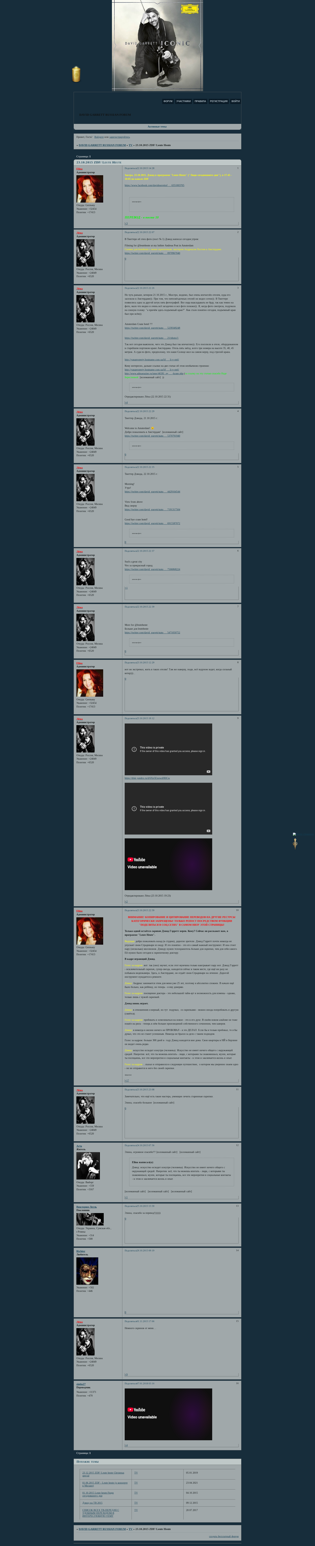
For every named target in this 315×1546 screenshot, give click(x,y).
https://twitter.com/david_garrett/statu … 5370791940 (152, 435)
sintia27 (81, 1384)
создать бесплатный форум (224, 1536)
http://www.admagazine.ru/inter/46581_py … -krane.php (154, 373)
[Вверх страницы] (303, 834)
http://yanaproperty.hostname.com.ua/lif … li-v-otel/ (152, 359)
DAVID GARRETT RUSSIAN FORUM (102, 145)
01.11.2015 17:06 (145, 1321)
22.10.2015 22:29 (145, 411)
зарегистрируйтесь (119, 137)
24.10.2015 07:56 (145, 1145)
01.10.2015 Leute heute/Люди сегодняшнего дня (98, 1494)
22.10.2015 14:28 (145, 168)
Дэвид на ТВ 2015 (92, 1503)
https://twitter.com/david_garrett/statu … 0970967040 (152, 253)
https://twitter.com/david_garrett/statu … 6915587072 (152, 523)
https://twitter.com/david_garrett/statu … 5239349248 (152, 328)
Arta (79, 1145)
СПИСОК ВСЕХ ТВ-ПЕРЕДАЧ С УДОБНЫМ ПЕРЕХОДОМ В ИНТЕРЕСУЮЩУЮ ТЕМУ (100, 1513)
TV (131, 145)
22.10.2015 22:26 (145, 288)
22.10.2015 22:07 (145, 232)
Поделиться (131, 168)
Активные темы (157, 126)
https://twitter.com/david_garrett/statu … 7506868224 (152, 569)
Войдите (99, 137)
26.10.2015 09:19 (145, 1250)
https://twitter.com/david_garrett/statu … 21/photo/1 (151, 338)
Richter (80, 1251)
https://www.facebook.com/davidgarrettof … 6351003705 (154, 185)
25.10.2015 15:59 (145, 1206)
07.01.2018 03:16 (145, 1383)
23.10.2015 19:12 (145, 718)
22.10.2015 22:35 (145, 467)
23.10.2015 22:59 (145, 910)
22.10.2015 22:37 (145, 551)
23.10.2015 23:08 (145, 1089)
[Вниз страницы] (295, 848)
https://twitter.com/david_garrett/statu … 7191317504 (152, 509)
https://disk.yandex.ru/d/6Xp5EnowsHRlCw (147, 778)
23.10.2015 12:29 (145, 662)
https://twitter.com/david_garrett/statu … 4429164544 (152, 491)
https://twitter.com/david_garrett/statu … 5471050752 (152, 632)
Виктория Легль (86, 1206)
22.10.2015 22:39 (145, 607)
